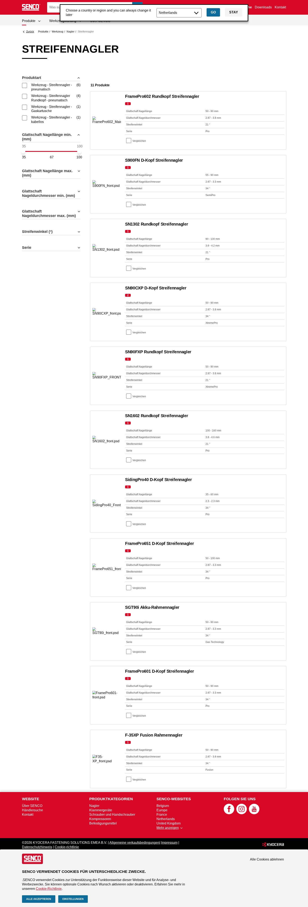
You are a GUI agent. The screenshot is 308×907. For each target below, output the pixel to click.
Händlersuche (32, 810)
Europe (162, 810)
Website (30, 799)
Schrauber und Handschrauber (112, 814)
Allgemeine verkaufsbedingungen (134, 842)
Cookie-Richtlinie (49, 888)
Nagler (70, 31)
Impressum (169, 842)
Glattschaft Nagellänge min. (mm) (47, 137)
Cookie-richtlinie (67, 847)
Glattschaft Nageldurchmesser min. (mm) (48, 193)
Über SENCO (32, 806)
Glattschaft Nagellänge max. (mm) (47, 173)
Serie (26, 247)
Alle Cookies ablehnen (267, 859)
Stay (233, 12)
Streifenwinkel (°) (37, 232)
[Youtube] (254, 813)
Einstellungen (73, 899)
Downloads (263, 7)
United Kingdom (169, 823)
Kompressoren (100, 819)
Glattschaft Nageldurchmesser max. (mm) (49, 213)
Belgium (163, 806)
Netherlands (166, 819)
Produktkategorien (111, 799)
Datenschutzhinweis (37, 847)
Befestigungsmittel (103, 823)
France (162, 814)
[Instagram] (241, 813)
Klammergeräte (100, 810)
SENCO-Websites (174, 799)
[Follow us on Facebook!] (229, 813)
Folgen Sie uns (240, 799)
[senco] (31, 7)
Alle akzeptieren (38, 899)
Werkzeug (57, 31)
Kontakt (280, 7)
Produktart (31, 78)
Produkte (43, 31)
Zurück (30, 31)
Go (213, 12)
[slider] (23, 151)
